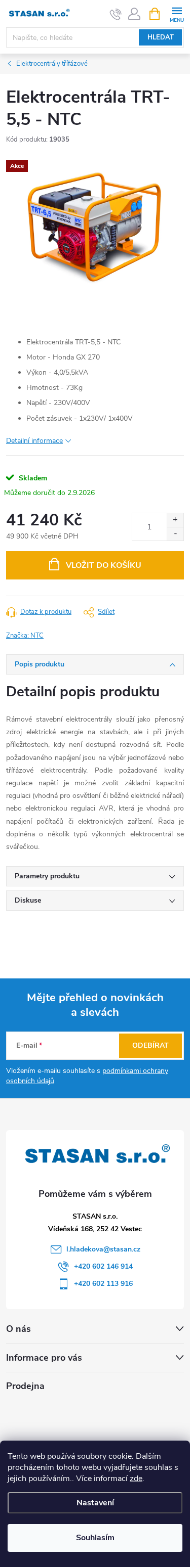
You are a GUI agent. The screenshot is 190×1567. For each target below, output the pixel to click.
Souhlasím (95, 1537)
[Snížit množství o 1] (175, 534)
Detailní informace (34, 440)
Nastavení (95, 1502)
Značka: (25, 635)
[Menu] (176, 13)
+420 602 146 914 (103, 1266)
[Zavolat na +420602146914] (115, 14)
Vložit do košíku (103, 565)
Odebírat (150, 1045)
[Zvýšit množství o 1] (175, 520)
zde (136, 1478)
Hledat (160, 37)
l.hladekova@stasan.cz (103, 1249)
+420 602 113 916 (103, 1283)
